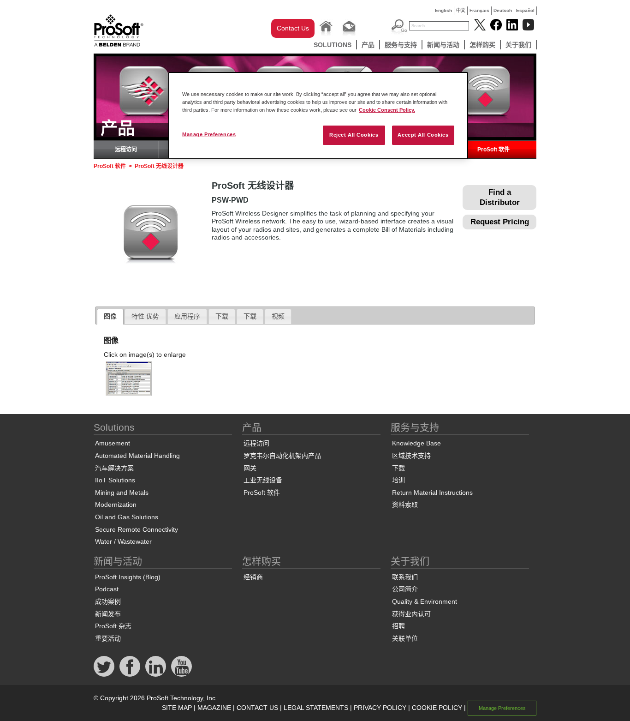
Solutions (332, 44)
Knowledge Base (416, 443)
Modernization (116, 504)
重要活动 (108, 638)
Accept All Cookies (423, 135)
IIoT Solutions (115, 480)
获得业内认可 (411, 614)
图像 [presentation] (110, 316)
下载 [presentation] (221, 316)
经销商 (253, 577)
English (443, 10)
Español (525, 10)
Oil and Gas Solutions (126, 517)
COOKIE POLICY (437, 707)
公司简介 (405, 589)
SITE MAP (177, 707)
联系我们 (405, 577)
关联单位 (405, 638)
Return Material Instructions (432, 492)
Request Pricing (499, 221)
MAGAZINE (214, 707)
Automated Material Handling (137, 455)
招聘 (398, 626)
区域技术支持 (411, 455)
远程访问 (126, 149)
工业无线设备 (263, 480)
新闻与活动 (443, 44)
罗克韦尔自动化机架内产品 (282, 455)
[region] (318, 115)
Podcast (107, 589)
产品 (368, 44)
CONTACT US (257, 707)
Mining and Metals (122, 492)
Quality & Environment (424, 601)
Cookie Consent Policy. (387, 110)
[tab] (110, 316)
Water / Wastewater (123, 541)
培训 (398, 480)
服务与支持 (401, 44)
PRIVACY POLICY (380, 707)
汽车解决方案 (114, 468)
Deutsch (502, 10)
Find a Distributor (500, 197)
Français (479, 10)
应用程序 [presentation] (187, 316)
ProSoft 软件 (493, 149)
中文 (460, 10)
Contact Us (293, 28)
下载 (398, 468)
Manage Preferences (209, 134)
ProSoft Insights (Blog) (127, 577)
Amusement (112, 443)
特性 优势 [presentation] (145, 316)
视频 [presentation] (278, 316)
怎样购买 (482, 44)
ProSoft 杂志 (113, 626)
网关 (250, 468)
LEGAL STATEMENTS (316, 707)
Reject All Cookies (353, 135)
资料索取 (405, 504)
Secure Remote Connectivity (136, 529)
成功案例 (108, 601)
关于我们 (518, 44)
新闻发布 (108, 614)
